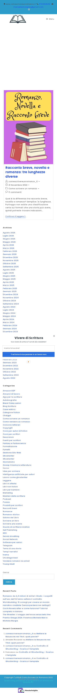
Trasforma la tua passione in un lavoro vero (28, 354)
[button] (29, 338)
